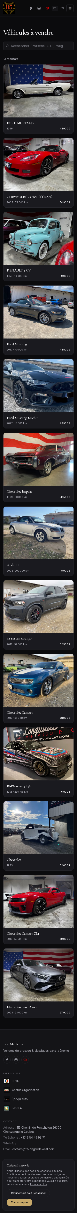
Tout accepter (19, 1202)
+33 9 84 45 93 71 (33, 1137)
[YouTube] (47, 8)
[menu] (70, 8)
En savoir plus (38, 1184)
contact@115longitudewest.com (33, 1149)
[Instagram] (39, 8)
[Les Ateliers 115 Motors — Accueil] (9, 8)
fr (54, 8)
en (62, 8)
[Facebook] (30, 8)
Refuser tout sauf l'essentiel (28, 1193)
